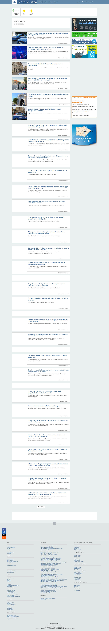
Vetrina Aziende (10, 559)
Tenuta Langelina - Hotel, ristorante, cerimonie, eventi (51, 574)
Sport (8, 549)
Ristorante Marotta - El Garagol (47, 570)
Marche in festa (77, 567)
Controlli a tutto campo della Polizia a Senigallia (44, 406)
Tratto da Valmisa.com (62, 135)
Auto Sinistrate (77, 585)
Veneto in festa (77, 579)
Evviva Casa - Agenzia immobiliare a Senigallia (50, 559)
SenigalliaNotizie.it (78, 545)
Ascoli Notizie (77, 557)
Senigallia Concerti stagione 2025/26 (48, 590)
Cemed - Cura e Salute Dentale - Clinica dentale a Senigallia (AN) (54, 562)
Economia (9, 553)
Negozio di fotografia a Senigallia (47, 575)
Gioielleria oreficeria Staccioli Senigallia (48, 591)
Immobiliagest (77, 590)
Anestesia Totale (10, 572)
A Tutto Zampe (10, 562)
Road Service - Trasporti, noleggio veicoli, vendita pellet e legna (54, 586)
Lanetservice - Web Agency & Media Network (50, 545)
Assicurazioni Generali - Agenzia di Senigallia (50, 552)
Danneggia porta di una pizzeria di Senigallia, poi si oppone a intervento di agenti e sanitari (48, 156)
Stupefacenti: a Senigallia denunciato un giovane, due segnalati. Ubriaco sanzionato (46, 284)
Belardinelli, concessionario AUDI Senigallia (49, 564)
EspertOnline (9, 564)
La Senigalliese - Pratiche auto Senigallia (49, 573)
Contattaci (9, 584)
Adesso (24, 14)
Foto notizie (9, 603)
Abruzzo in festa (77, 568)
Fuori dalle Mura (10, 552)
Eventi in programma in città (12, 617)
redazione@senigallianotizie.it (13, 585)
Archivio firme (9, 586)
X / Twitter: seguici (10, 591)
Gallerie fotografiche (11, 604)
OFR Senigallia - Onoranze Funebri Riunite (49, 576)
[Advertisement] (84, 70)
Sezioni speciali (10, 609)
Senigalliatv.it (76, 547)
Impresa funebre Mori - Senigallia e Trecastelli (50, 569)
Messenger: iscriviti (11, 590)
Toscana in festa (77, 577)
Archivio (8, 579)
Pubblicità (62, 628)
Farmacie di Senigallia (11, 592)
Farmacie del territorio (11, 615)
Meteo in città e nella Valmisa (13, 616)
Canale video (9, 607)
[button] (78, 2)
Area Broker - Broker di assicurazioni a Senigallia (51, 558)
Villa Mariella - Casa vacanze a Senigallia (49, 584)
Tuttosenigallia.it (77, 549)
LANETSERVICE (44, 628)
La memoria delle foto (11, 565)
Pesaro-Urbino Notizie (78, 561)
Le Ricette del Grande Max (12, 561)
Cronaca (8, 545)
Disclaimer (58, 628)
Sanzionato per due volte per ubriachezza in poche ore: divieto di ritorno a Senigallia (46, 435)
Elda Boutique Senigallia (45, 592)
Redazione (9, 580)
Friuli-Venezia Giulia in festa (80, 571)
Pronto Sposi (77, 589)
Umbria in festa (77, 578)
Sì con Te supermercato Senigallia (48, 568)
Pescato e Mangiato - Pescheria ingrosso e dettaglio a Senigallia (54, 579)
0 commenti (65, 43)
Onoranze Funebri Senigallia (12, 594)
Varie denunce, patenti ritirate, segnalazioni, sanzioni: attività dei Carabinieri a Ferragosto (46, 48)
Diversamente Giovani (11, 571)
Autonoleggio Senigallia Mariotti (47, 550)
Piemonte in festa (77, 574)
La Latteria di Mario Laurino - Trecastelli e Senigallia (51, 589)
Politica (8, 548)
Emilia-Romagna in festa (79, 569)
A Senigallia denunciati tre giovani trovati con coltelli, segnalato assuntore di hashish (46, 232)
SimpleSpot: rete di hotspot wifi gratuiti (48, 557)
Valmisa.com (76, 548)
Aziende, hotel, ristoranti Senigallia (47, 566)
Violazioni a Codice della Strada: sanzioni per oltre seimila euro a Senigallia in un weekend (47, 79)
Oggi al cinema (10, 618)
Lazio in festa (77, 572)
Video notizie (9, 608)
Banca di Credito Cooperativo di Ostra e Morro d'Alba (51, 548)
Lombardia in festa (78, 573)
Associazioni (9, 550)
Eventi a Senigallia (10, 595)
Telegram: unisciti (10, 589)
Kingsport (76, 586)
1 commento (65, 88)
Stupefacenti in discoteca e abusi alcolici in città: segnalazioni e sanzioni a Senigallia (44, 392)
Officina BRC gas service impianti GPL (48, 581)
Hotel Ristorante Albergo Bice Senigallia (49, 585)
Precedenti (40, 506)
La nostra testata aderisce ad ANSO (48, 598)
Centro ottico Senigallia (45, 555)
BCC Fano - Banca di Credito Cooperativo (49, 560)
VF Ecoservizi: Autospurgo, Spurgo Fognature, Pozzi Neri (52, 587)
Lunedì (31, 14)
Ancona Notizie (77, 556)
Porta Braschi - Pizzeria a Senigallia (48, 582)
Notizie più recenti (10, 578)
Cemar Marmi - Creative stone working (49, 554)
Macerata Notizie (77, 560)
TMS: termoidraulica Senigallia (47, 547)
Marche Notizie (77, 555)
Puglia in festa (77, 575)
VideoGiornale (10, 560)
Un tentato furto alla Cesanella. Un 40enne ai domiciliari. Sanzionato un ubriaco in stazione (47, 493)
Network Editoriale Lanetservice (13, 596)
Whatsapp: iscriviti (10, 587)
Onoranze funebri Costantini (46, 549)
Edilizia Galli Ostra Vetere (46, 553)
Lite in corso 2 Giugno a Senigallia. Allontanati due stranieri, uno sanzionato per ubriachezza (48, 464)
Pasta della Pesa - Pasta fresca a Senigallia (49, 577)
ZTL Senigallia (43, 599)
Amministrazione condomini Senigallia (48, 565)
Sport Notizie (77, 587)
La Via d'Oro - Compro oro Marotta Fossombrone (51, 563)
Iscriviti (8, 581)
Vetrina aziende (10, 582)
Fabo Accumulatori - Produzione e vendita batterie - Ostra (52, 580)
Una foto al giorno (10, 602)
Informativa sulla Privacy (69, 628)
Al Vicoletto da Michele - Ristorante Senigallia (50, 571)
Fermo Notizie (77, 559)
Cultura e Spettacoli (11, 547)
